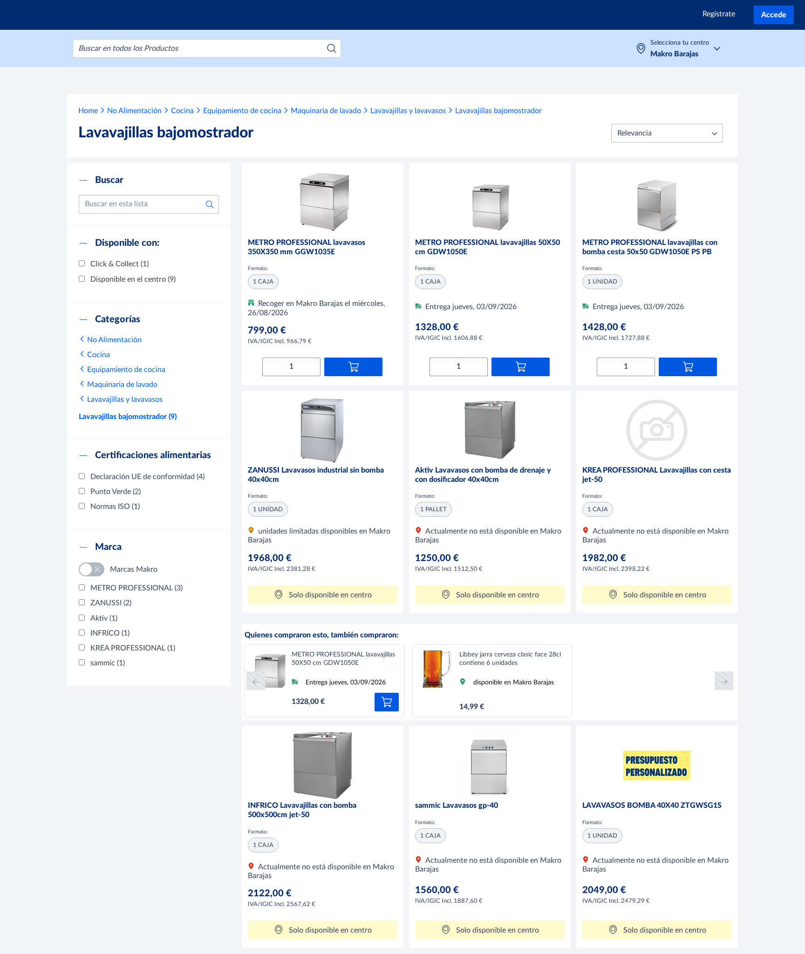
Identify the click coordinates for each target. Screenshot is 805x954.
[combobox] (207, 48)
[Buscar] (331, 48)
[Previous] (255, 680)
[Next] (724, 680)
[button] (667, 133)
